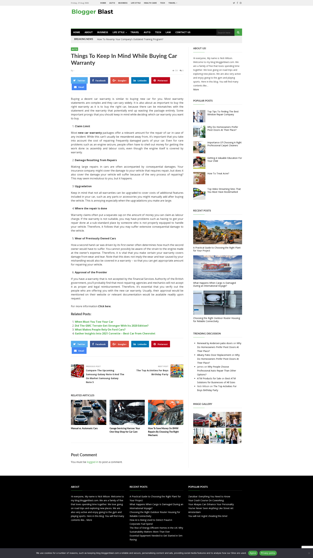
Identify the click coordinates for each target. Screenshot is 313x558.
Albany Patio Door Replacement (214, 354)
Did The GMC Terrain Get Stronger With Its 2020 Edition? (112, 325)
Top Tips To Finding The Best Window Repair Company (223, 113)
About (89, 32)
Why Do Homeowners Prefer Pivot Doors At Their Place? (222, 128)
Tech (162, 3)
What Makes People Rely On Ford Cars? (100, 329)
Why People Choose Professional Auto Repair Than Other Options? (216, 370)
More (196, 89)
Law (168, 32)
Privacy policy (268, 553)
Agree (253, 553)
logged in (92, 462)
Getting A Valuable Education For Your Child (224, 159)
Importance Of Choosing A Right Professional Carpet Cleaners (224, 144)
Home (103, 3)
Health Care (150, 3)
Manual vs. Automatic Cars (84, 428)
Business (122, 3)
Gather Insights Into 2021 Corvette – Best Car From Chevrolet (115, 333)
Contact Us (182, 32)
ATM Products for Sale (209, 378)
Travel (171, 3)
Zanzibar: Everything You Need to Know (209, 496)
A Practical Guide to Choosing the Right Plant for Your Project (217, 249)
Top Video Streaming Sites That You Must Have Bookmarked (224, 190)
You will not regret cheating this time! (207, 516)
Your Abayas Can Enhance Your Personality (211, 504)
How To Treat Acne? (218, 173)
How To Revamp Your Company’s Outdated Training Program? (130, 39)
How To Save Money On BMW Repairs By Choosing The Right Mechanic (163, 432)
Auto (112, 3)
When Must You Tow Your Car (94, 322)
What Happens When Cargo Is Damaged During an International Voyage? (214, 284)
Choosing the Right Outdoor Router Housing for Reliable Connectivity (216, 320)
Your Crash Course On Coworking (206, 500)
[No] (309, 553)
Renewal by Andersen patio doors (215, 343)
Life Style (136, 3)
